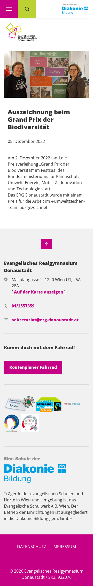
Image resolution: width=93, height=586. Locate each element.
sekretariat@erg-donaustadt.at (45, 320)
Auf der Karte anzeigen (39, 292)
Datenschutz (31, 546)
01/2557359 (23, 306)
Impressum (64, 546)
